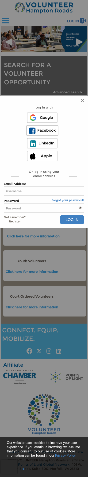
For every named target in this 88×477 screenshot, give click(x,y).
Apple (46, 156)
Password (11, 201)
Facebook (46, 130)
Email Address (15, 184)
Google (46, 117)
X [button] (23, 469)
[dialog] (44, 161)
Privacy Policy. (65, 455)
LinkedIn (46, 143)
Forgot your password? (67, 200)
